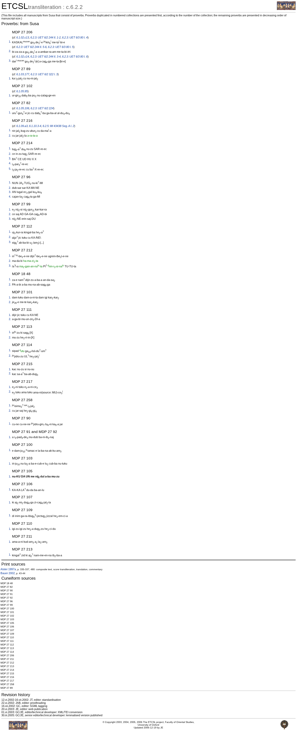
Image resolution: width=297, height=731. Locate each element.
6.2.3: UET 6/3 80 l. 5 (61, 47)
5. (10, 168)
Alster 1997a (8, 569)
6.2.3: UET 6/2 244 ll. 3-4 (45, 56)
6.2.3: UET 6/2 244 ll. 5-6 (31, 47)
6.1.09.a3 (22, 126)
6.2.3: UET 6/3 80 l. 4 (75, 37)
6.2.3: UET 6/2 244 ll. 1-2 (45, 37)
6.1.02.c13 (22, 37)
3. (10, 60)
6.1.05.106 (22, 108)
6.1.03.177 (22, 74)
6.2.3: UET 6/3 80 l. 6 (75, 56)
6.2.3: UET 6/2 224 (42, 108)
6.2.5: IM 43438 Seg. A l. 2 (58, 126)
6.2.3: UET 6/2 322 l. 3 (44, 74)
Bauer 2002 (8, 573)
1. (10, 41)
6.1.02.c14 (22, 56)
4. (10, 163)
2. (10, 51)
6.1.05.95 (22, 91)
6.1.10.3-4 (35, 126)
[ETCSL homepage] (286, 9)
